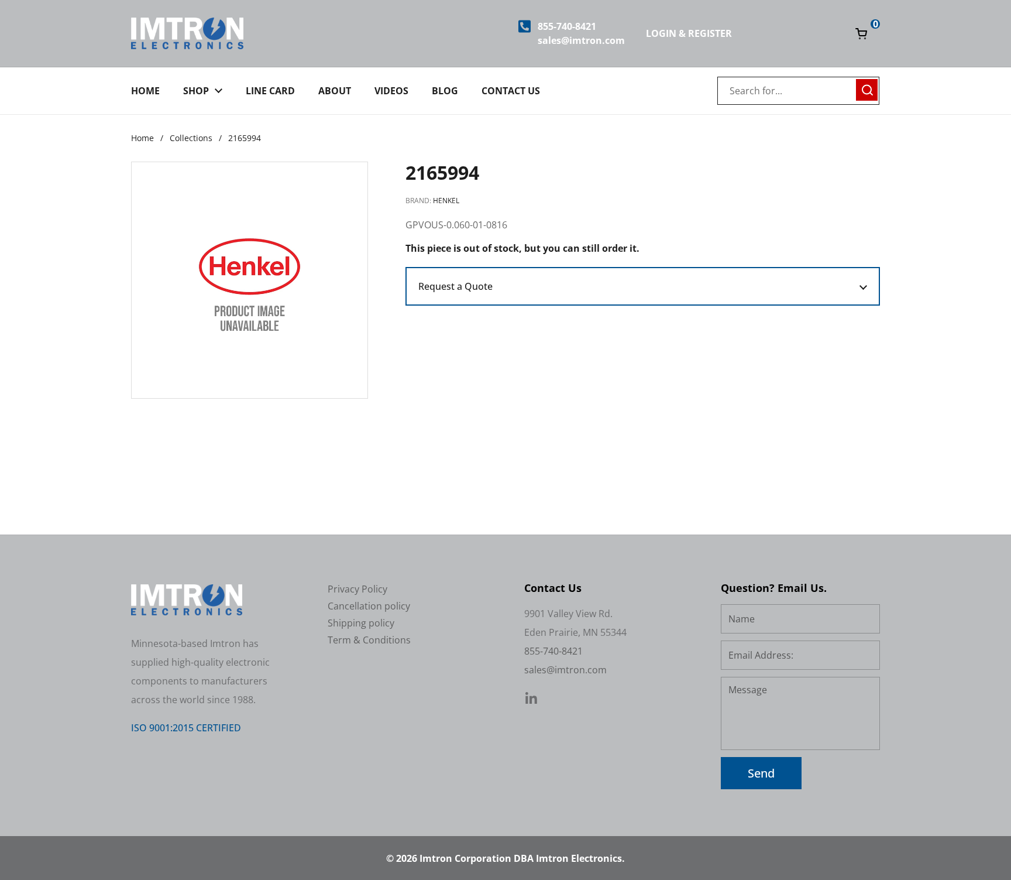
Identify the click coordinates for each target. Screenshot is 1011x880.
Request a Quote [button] (455, 286)
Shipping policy (361, 623)
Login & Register (689, 33)
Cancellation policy (369, 606)
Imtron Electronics (579, 858)
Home (142, 137)
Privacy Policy (357, 589)
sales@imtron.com (581, 40)
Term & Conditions (369, 640)
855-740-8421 (567, 26)
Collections (191, 137)
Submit (867, 88)
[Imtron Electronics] (187, 33)
